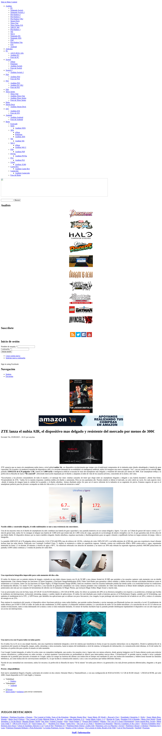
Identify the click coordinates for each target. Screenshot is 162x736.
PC (11, 8)
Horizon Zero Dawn (8, 726)
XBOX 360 (14, 27)
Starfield (138, 728)
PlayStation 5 (15, 17)
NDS (12, 126)
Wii (11, 32)
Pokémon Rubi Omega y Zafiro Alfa (80, 726)
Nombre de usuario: (9, 347)
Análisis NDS (20, 128)
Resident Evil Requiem (104, 724)
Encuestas (9, 376)
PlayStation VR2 (16, 19)
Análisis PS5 (15, 83)
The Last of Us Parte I (85, 724)
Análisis (9, 6)
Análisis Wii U (20, 147)
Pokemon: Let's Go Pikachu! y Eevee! (110, 726)
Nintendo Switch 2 (17, 12)
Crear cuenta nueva (13, 356)
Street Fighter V (75, 721)
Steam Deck (15, 21)
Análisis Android (16, 117)
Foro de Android (16, 120)
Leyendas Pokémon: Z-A (74, 719)
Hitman (103, 721)
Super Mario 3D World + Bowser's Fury (103, 717)
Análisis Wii (19, 141)
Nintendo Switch (16, 10)
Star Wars (45, 721)
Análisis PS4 (15, 77)
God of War (49, 726)
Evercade (13, 124)
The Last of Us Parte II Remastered (120, 721)
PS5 (7, 81)
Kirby (143, 717)
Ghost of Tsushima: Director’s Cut (30, 726)
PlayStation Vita (16, 42)
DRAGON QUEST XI (22, 724)
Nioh (66, 721)
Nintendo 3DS (15, 38)
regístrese (20, 692)
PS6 (7, 90)
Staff (74, 732)
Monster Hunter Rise (78, 717)
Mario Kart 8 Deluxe (16, 719)
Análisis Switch (16, 66)
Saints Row (70, 724)
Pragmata (146, 728)
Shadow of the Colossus (75, 728)
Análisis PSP (20, 152)
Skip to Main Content (9, 2)
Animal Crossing (56, 721)
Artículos (9, 49)
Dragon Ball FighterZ (91, 721)
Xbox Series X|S (16, 25)
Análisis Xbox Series (18, 98)
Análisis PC (14, 55)
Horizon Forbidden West (150, 724)
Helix (8, 102)
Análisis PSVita (21, 156)
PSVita (13, 154)
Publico (13, 681)
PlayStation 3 (15, 30)
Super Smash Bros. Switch (145, 721)
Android (13, 47)
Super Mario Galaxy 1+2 (95, 719)
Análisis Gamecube (22, 173)
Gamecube (14, 171)
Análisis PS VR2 (16, 85)
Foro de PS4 (15, 79)
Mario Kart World (148, 719)
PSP (12, 40)
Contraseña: (6, 349)
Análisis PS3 (20, 160)
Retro (8, 122)
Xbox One (14, 23)
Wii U (12, 34)
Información (84, 732)
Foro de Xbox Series (18, 100)
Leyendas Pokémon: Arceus (53, 728)
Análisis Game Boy (22, 169)
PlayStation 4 (15, 15)
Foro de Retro (15, 175)
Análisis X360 (20, 164)
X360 (12, 162)
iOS (11, 45)
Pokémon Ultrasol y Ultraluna (137, 726)
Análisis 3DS (20, 137)
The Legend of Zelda (34, 719)
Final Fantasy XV (39, 724)
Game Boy (14, 167)
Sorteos (8, 374)
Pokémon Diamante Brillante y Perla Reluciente (24, 728)
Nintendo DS (15, 36)
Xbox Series (10, 92)
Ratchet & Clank (113, 719)
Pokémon (14, 64)
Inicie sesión (10, 692)
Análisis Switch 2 (17, 72)
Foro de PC (14, 57)
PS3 (12, 158)
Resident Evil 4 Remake (130, 719)
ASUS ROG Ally (17, 53)
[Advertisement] (81, 695)
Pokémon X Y (60, 726)
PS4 (7, 75)
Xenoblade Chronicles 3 (130, 717)
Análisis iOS (15, 111)
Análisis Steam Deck (18, 107)
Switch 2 (9, 70)
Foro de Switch (16, 68)
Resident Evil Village (57, 724)
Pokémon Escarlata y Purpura (21, 717)
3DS (12, 130)
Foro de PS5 (15, 87)
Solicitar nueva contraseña (15, 358)
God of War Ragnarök (125, 728)
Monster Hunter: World (31, 721)
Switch (8, 60)
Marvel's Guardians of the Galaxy (127, 724)
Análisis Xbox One (17, 96)
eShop (12, 62)
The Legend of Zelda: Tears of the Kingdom (51, 717)
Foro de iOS (15, 113)
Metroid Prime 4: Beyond (53, 719)
